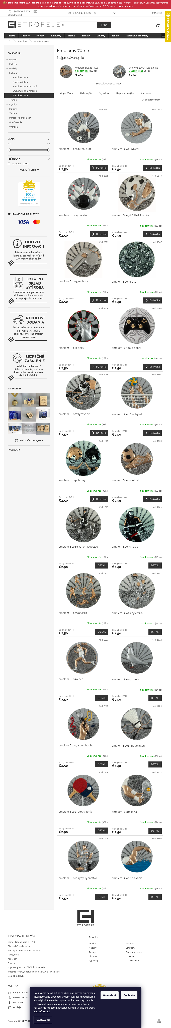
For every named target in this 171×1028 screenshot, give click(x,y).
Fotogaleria (12, 954)
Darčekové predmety (19, 118)
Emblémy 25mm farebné (24, 86)
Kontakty (11, 959)
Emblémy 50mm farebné (24, 91)
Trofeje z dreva (132, 952)
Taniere (12, 113)
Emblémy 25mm (19, 77)
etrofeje (16, 1007)
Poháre (11, 59)
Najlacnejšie (85, 93)
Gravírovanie (14, 122)
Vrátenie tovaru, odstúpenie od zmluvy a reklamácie (32, 971)
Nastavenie (42, 1020)
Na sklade (18, 163)
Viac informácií (40, 1011)
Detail (100, 565)
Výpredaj (12, 127)
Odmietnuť (108, 995)
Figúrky (12, 104)
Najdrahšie (103, 93)
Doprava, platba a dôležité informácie (25, 967)
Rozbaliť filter (26, 170)
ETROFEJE (17, 1002)
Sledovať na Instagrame (30, 440)
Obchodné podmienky (18, 946)
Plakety (12, 64)
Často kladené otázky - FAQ (81, 13)
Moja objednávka (15, 976)
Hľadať (103, 25)
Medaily (12, 68)
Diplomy (12, 109)
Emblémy (12, 73)
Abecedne (144, 93)
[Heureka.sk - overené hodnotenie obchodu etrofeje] (28, 193)
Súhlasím (128, 995)
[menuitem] (10, 35)
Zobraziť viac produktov (107, 83)
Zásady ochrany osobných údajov (23, 950)
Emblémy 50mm (19, 82)
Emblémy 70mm (19, 95)
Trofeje (12, 100)
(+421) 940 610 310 (21, 997)
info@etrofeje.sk (20, 992)
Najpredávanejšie (124, 93)
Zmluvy (10, 963)
